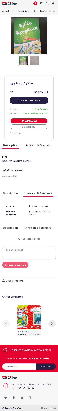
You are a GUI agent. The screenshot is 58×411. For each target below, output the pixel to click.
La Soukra (42, 109)
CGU (54, 408)
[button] (35, 3)
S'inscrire (45, 366)
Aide (46, 408)
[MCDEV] (9, 3)
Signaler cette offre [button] (14, 280)
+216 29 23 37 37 (23, 388)
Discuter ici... (29, 126)
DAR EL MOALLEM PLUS (35, 113)
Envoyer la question (15, 264)
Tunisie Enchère (13, 408)
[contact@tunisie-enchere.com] (6, 397)
